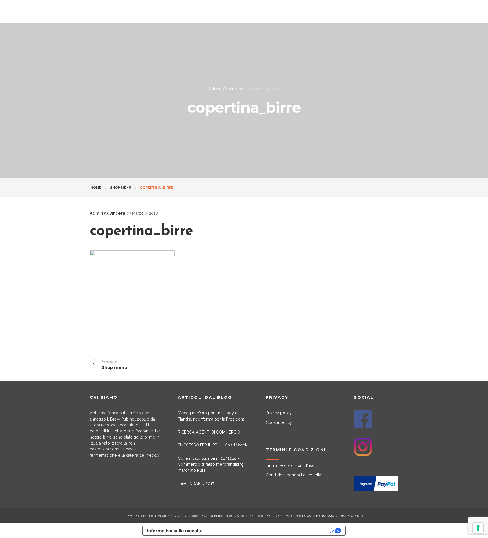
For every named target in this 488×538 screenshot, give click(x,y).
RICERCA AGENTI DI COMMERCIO (209, 432)
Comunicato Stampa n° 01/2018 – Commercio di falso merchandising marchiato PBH (211, 464)
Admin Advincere (226, 89)
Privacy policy (279, 413)
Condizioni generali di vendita (293, 475)
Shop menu (120, 188)
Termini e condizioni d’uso (290, 465)
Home (96, 188)
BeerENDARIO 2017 (196, 483)
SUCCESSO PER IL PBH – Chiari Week (212, 445)
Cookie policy (279, 422)
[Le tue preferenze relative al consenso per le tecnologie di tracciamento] (478, 528)
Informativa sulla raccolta (174, 530)
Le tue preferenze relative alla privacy (269, 530)
